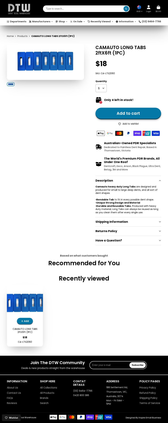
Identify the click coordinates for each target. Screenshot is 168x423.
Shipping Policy (148, 398)
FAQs (10, 398)
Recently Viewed (101, 21)
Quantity (101, 81)
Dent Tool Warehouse (25, 417)
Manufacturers (41, 21)
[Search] (126, 9)
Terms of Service (149, 403)
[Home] (19, 9)
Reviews (12, 403)
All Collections (48, 387)
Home (10, 36)
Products (22, 36)
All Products (47, 393)
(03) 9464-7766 (151, 21)
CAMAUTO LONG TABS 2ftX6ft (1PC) (25, 316)
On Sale (77, 21)
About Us (12, 387)
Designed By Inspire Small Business (143, 417)
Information (126, 21)
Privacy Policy (147, 387)
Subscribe (137, 365)
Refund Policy (147, 393)
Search (44, 403)
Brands (44, 398)
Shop (62, 21)
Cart (158, 8)
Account (148, 8)
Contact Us (14, 393)
